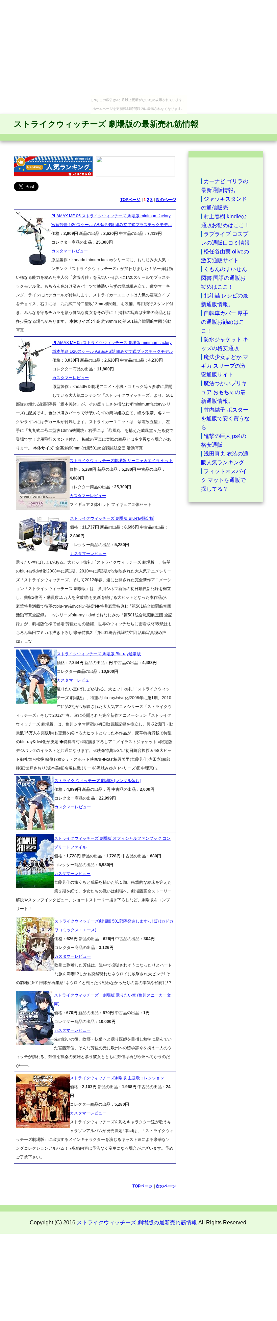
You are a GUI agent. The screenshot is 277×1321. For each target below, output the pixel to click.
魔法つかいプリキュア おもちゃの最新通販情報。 (224, 392)
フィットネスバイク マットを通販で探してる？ (224, 480)
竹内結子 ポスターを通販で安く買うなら (225, 418)
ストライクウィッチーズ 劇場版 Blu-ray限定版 (112, 518)
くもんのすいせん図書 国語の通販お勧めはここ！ (224, 278)
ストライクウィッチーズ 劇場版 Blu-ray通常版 (99, 654)
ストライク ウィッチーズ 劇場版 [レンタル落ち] (97, 780)
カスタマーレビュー (69, 251)
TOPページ (130, 199)
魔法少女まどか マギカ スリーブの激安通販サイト (224, 365)
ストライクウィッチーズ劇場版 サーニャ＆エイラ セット (121, 460)
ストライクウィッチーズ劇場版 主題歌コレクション (117, 1078)
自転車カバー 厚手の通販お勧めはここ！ (224, 322)
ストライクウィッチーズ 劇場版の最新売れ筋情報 (106, 123)
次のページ (166, 199)
